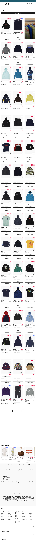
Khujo (16, 513)
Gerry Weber (10, 514)
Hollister (16, 510)
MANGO (16, 516)
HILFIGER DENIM (10, 520)
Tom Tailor (30, 516)
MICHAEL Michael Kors (17, 521)
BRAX (2, 513)
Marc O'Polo (17, 519)
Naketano (23, 510)
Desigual (2, 519)
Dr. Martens (3, 520)
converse (2, 517)
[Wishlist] (32, 4)
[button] (2, 4)
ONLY (23, 513)
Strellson (30, 511)
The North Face (31, 514)
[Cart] (34, 4)
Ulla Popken (30, 517)
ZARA (30, 520)
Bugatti (2, 514)
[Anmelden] (29, 4)
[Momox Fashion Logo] (7, 4)
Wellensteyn (30, 519)
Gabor (9, 511)
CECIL (2, 516)
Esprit (9, 510)
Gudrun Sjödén (10, 516)
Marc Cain (16, 518)
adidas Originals (3, 510)
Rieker (30, 510)
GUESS (9, 517)
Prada (23, 520)
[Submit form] (24, 4)
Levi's (15, 515)
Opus (22, 514)
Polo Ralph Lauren (24, 519)
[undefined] (22, 79)
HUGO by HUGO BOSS (17, 512)
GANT (9, 513)
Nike (22, 511)
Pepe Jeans (23, 517)
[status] (18, 15)
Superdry (30, 513)
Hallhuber (9, 519)
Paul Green (23, 516)
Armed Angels (3, 511)
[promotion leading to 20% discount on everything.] (30, 28)
